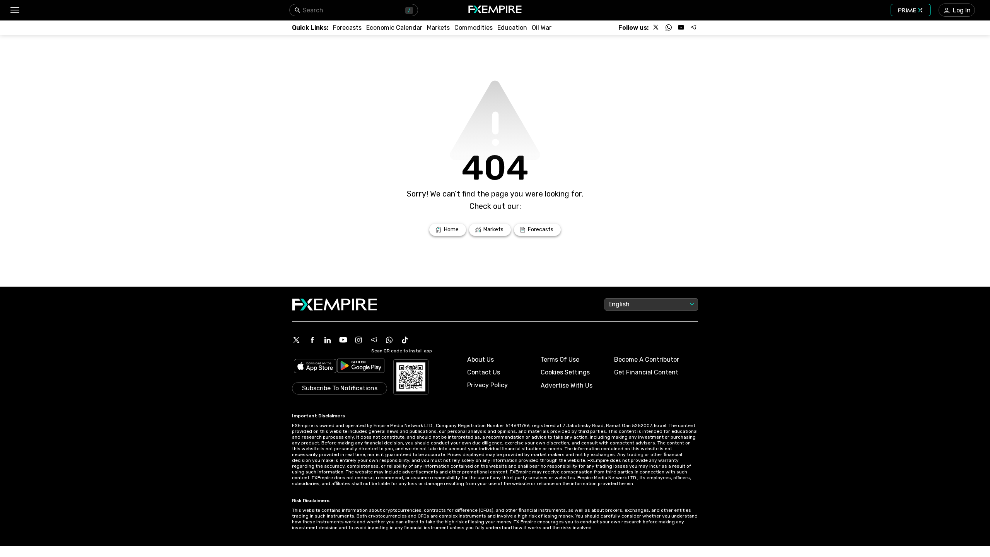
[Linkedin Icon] (327, 340)
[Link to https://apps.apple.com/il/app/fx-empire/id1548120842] (315, 367)
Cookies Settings (565, 372)
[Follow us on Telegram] (693, 27)
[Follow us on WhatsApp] (668, 27)
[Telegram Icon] (374, 340)
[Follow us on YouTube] (681, 27)
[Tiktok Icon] (405, 340)
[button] (14, 10)
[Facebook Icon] (312, 340)
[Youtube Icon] (343, 340)
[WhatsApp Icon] (389, 340)
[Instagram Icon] (358, 340)
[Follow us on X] (656, 27)
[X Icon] (296, 340)
